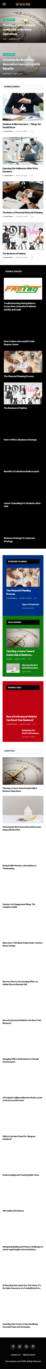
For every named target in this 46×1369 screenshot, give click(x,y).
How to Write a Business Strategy (20, 439)
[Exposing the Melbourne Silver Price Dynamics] (23, 151)
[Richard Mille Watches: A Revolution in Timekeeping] (23, 848)
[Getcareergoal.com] (23, 4)
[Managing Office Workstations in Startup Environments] (23, 1042)
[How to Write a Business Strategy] (23, 425)
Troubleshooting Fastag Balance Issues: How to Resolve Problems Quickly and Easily (20, 306)
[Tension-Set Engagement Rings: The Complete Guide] (23, 887)
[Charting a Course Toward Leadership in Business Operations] (23, 638)
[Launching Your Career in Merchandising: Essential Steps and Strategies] (23, 1307)
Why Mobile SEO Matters (13, 1210)
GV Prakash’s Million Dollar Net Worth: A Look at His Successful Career (22, 1099)
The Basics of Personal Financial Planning (23, 212)
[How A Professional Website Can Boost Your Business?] (23, 703)
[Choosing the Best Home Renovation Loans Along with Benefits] (13, 668)
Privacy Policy (29, 1355)
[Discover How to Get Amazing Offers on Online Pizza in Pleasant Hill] (23, 964)
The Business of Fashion (14, 253)
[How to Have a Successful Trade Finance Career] (23, 327)
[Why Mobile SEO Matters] (23, 1193)
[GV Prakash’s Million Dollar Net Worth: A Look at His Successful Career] (23, 1080)
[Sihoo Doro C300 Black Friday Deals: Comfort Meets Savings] (23, 925)
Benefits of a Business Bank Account (21, 471)
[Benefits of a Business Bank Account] (23, 457)
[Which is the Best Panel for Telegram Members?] (23, 1119)
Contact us (15, 1355)
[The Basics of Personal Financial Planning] (23, 195)
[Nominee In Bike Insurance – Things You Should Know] (23, 107)
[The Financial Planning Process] (23, 362)
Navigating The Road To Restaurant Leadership (30, 733)
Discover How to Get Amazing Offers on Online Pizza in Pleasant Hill (20, 983)
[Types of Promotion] (13, 607)
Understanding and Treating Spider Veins (21, 1175)
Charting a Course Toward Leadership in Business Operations (19, 29)
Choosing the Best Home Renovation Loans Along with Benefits (21, 64)
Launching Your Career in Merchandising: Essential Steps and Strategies (20, 1325)
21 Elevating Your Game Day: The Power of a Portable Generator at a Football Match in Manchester (22, 1288)
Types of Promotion (30, 604)
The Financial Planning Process (19, 376)
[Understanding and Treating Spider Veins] (23, 1157)
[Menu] (4, 4)
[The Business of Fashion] (23, 236)
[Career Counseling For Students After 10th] (23, 489)
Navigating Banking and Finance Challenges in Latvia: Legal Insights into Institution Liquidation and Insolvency (23, 1249)
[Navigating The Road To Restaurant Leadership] (13, 733)
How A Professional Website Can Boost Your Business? (21, 718)
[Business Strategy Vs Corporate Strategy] (23, 523)
